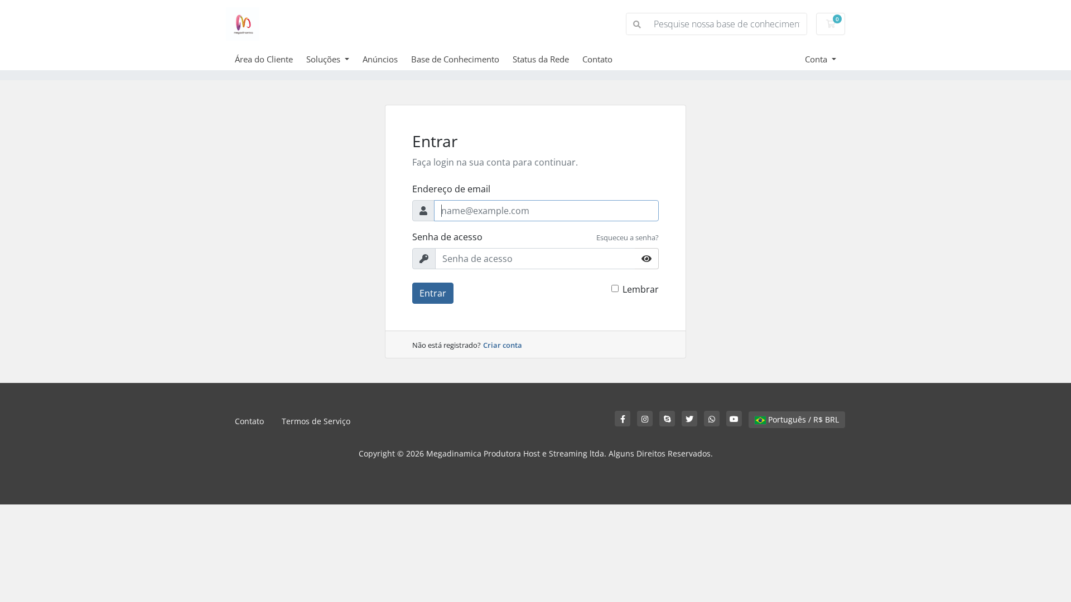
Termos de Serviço (316, 421)
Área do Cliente (264, 59)
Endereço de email (451, 189)
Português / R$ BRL (802, 419)
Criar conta (502, 345)
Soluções (324, 59)
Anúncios (380, 59)
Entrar (432, 293)
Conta (817, 59)
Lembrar (641, 289)
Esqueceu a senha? (627, 237)
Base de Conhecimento (455, 59)
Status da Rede (541, 59)
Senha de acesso (447, 237)
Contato (597, 59)
